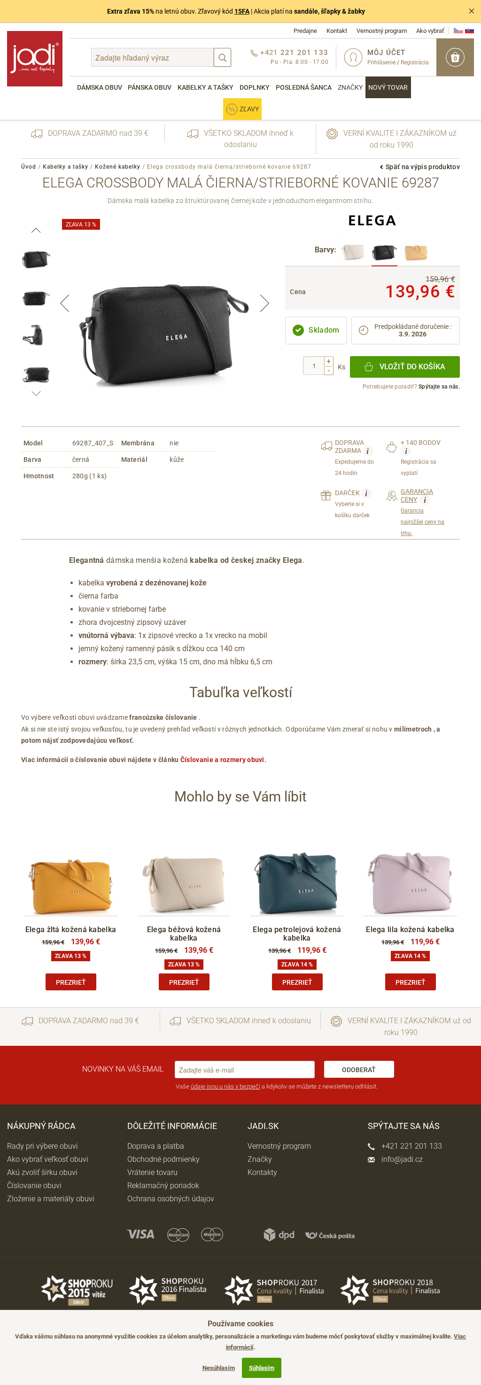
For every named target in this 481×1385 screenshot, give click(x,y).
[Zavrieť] (471, 11)
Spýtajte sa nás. (439, 386)
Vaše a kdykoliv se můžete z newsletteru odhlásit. (277, 1086)
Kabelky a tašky (205, 87)
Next (264, 303)
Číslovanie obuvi (34, 1185)
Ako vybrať (430, 30)
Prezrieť (71, 982)
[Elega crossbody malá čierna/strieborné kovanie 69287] (384, 250)
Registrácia (415, 62)
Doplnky (255, 87)
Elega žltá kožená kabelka (70, 929)
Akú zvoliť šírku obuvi (42, 1172)
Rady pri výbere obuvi (42, 1146)
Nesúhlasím (218, 1367)
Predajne (305, 30)
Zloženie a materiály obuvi (50, 1198)
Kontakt (336, 30)
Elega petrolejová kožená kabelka (297, 933)
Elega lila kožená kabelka (410, 929)
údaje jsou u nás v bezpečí (225, 1086)
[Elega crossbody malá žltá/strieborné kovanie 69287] (416, 250)
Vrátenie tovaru (152, 1172)
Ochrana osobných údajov (170, 1198)
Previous (65, 303)
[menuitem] (99, 87)
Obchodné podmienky (163, 1159)
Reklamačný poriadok (163, 1185)
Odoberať (359, 1070)
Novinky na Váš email (122, 1069)
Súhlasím (261, 1367)
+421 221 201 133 (411, 1146)
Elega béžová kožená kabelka (184, 933)
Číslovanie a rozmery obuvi (222, 759)
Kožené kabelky (117, 166)
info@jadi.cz (401, 1159)
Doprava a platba (155, 1146)
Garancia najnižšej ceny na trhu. (422, 512)
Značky (350, 87)
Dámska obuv (99, 87)
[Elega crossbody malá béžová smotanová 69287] (353, 250)
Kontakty (262, 1172)
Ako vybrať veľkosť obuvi (47, 1159)
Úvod (28, 166)
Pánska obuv (149, 87)
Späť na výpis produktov (423, 167)
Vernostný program (382, 30)
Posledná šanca (304, 87)
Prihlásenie (381, 62)
